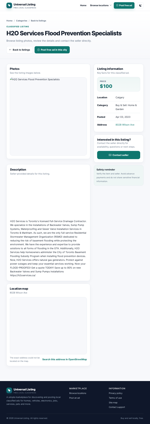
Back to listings (38, 20)
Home (83, 5)
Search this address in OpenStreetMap (64, 359)
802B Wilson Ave (125, 124)
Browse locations (77, 393)
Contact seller (120, 155)
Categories (21, 20)
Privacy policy (115, 393)
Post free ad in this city (54, 49)
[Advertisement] (48, 198)
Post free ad (125, 5)
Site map (113, 402)
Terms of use (115, 398)
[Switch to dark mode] (140, 5)
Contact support (117, 407)
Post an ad (74, 398)
